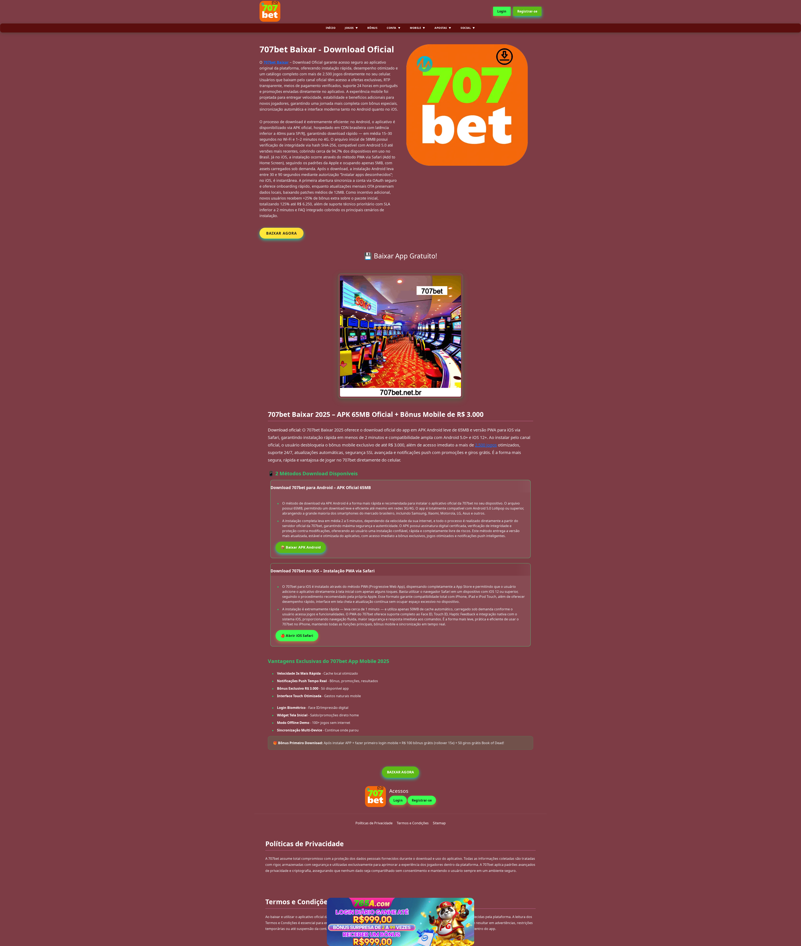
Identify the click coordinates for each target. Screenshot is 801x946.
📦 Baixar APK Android (301, 547)
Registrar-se (527, 11)
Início (330, 28)
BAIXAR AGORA (281, 233)
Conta (391, 28)
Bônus (372, 28)
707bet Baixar (276, 62)
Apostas (441, 28)
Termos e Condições (413, 823)
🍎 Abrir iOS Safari (297, 635)
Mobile (415, 28)
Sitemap (439, 823)
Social (466, 28)
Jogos (349, 28)
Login (501, 11)
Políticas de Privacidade (374, 823)
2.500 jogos (486, 445)
